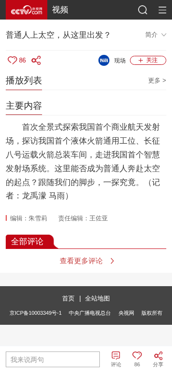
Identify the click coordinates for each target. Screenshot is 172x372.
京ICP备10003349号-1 (36, 313)
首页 (68, 298)
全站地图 (97, 298)
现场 (120, 60)
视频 (60, 9)
